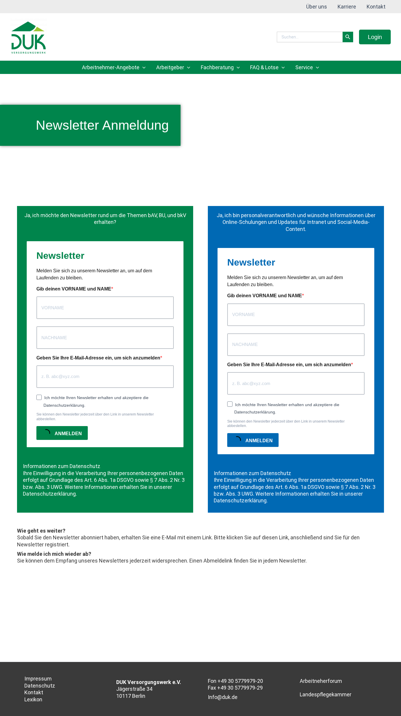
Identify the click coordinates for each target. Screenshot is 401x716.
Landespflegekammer (325, 694)
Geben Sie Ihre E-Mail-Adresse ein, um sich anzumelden (98, 357)
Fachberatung (217, 67)
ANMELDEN (68, 433)
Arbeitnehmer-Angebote (110, 67)
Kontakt (376, 7)
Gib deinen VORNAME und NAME (73, 288)
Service (304, 67)
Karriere (347, 7)
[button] (375, 37)
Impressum (38, 679)
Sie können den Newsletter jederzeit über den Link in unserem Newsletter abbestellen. (95, 416)
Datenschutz (39, 686)
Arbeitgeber (170, 67)
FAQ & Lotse (264, 67)
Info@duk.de (222, 697)
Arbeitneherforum (321, 681)
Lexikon (33, 699)
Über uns (316, 7)
